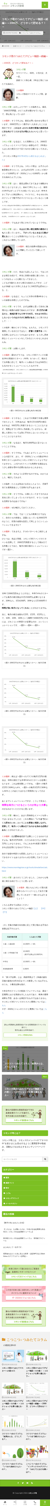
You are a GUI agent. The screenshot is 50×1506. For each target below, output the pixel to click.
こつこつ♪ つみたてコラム (31, 33)
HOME (6, 46)
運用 (7, 1178)
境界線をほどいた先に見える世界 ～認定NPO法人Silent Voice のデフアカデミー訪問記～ (24, 1255)
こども (8, 1193)
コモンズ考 (32, 1493)
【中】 (43, 908)
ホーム (5, 1504)
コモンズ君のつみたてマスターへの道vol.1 (12, 1369)
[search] (45, 1159)
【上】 (35, 908)
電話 (35, 1504)
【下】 (5, 912)
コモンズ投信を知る (25, 1035)
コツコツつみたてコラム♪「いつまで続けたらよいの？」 (36, 1436)
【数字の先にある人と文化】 (14, 1223)
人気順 (25, 1504)
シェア (15, 1504)
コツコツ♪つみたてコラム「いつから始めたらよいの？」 (12, 1466)
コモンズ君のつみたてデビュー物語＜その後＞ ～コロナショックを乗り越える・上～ (13, 1405)
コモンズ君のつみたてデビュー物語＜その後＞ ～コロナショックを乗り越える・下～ (37, 1372)
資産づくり (17, 46)
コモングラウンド (12, 1198)
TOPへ (45, 1504)
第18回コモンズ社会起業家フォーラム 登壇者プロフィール (24, 1239)
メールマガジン (11, 1203)
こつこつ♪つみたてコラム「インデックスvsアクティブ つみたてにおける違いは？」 (37, 1468)
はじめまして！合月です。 (13, 1247)
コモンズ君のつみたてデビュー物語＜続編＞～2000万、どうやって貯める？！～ (37, 1405)
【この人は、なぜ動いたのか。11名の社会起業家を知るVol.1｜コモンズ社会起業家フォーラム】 (24, 1230)
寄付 (7, 1188)
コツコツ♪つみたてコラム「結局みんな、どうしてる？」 (12, 1436)
